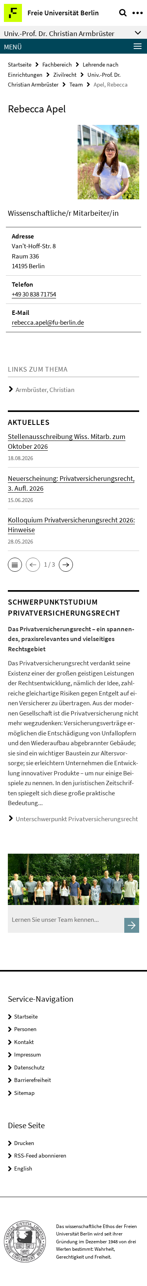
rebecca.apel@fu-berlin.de (48, 322)
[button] (15, 565)
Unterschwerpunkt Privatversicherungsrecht (77, 819)
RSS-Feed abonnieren (40, 1155)
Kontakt (24, 1042)
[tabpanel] (73, 227)
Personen (25, 1029)
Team (76, 84)
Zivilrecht (64, 74)
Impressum (27, 1054)
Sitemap (24, 1092)
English (23, 1168)
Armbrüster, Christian (45, 389)
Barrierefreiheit (32, 1080)
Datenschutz (29, 1067)
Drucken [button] (24, 1143)
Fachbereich (57, 64)
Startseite (19, 64)
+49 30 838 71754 (34, 294)
